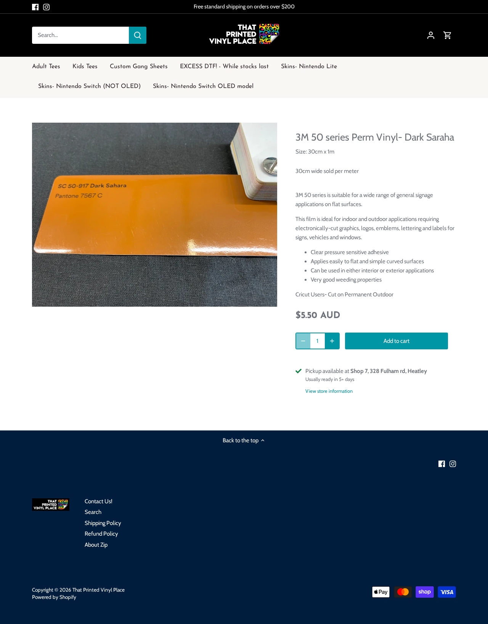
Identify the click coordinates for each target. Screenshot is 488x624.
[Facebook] (35, 7)
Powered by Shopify (54, 597)
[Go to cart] (447, 35)
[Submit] (137, 35)
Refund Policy (101, 533)
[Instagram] (46, 7)
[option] (155, 215)
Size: (301, 151)
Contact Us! (98, 501)
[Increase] (332, 341)
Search (93, 512)
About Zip (96, 544)
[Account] (430, 35)
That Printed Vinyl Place (98, 590)
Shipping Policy (103, 523)
